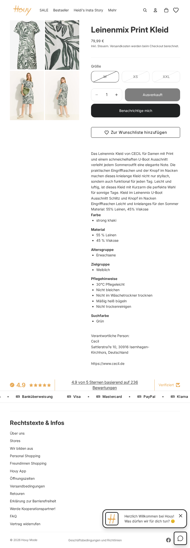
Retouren (17, 493)
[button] (135, 132)
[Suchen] (145, 10)
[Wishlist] (176, 10)
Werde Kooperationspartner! (32, 509)
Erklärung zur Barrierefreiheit (33, 501)
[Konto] (155, 10)
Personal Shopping (25, 456)
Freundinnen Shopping (28, 463)
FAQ (13, 516)
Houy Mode (29, 540)
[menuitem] (112, 10)
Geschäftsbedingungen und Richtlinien (95, 540)
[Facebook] (168, 540)
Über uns (17, 433)
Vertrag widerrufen (25, 524)
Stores (15, 441)
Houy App (18, 471)
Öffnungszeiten (22, 478)
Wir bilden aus (21, 448)
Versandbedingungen (27, 486)
